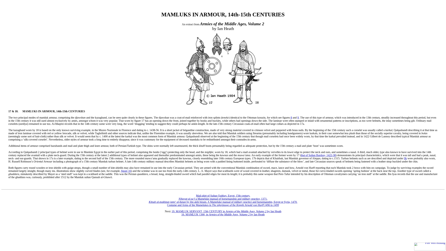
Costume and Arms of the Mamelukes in (223, 205)
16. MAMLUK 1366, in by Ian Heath (223, 214)
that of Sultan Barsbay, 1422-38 (318, 155)
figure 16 (126, 170)
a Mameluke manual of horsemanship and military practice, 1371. (223, 198)
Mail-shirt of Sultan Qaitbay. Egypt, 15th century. (223, 195)
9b (405, 158)
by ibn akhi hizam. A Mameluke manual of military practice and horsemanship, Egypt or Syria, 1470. (223, 201)
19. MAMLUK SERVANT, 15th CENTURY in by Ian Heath (226, 211)
